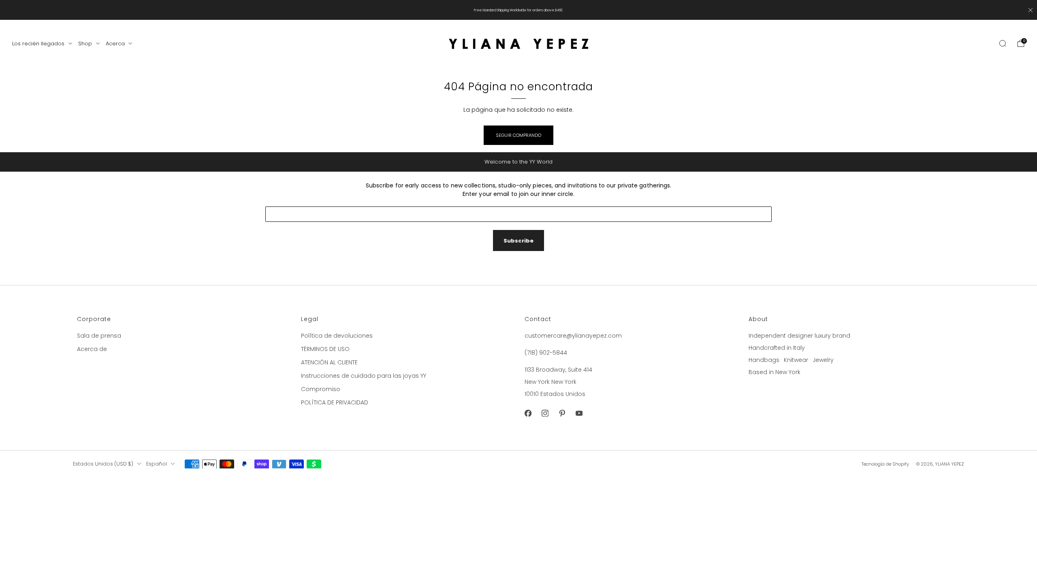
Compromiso (320, 389)
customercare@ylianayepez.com (573, 336)
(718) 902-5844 (546, 353)
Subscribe (518, 241)
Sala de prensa (99, 336)
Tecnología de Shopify (885, 464)
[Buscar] (1003, 43)
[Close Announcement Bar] (1030, 10)
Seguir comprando (518, 135)
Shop (85, 43)
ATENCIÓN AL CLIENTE (329, 362)
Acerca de (92, 349)
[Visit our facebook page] (527, 413)
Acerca (115, 43)
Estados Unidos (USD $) (103, 463)
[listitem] (518, 10)
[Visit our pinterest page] (561, 413)
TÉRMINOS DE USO (325, 349)
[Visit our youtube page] (578, 413)
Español (156, 463)
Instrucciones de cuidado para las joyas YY (363, 376)
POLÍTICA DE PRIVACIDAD (334, 402)
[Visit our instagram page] (544, 413)
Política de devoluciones (337, 336)
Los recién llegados (38, 43)
